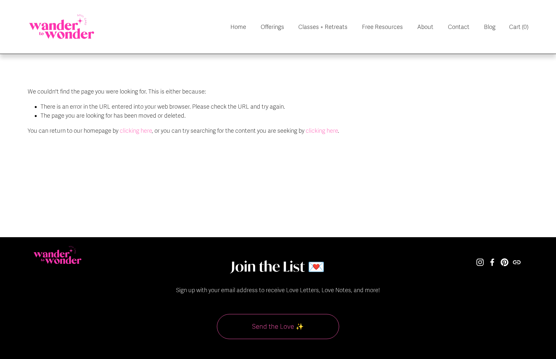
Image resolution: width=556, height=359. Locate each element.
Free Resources (382, 27)
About (425, 27)
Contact (458, 27)
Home (238, 27)
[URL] (517, 262)
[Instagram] (480, 262)
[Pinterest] (504, 262)
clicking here (136, 130)
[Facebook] (492, 262)
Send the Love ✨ (278, 327)
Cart (518, 27)
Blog (490, 27)
